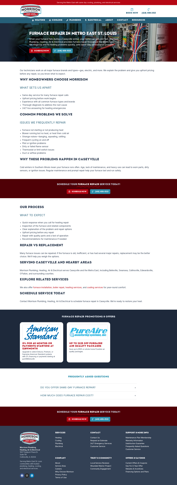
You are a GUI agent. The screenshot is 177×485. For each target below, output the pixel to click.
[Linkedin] (32, 475)
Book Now (132, 13)
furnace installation (42, 287)
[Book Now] (132, 9)
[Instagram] (27, 475)
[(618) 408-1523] (148, 9)
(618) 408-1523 (149, 13)
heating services (74, 287)
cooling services (95, 287)
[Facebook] (22, 475)
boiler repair (58, 287)
